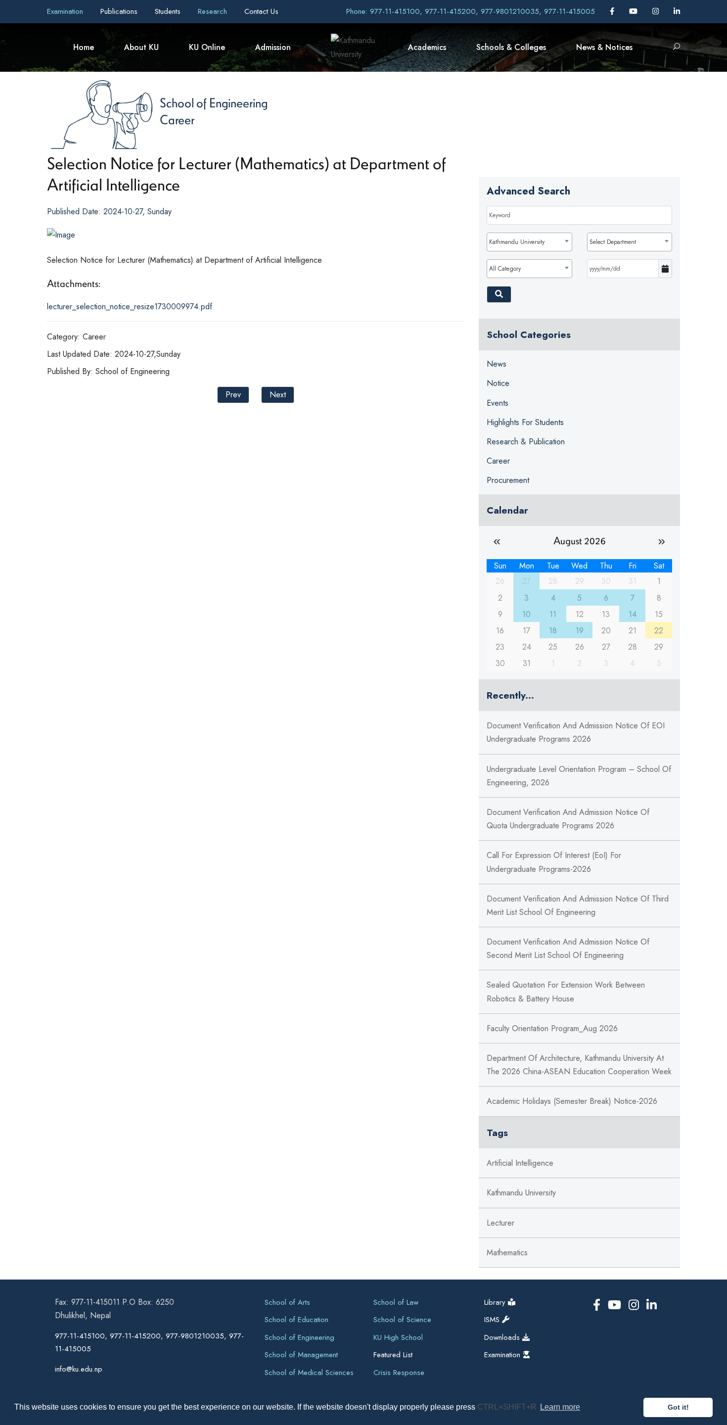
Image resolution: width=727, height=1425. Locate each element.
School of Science (402, 1319)
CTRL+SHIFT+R (508, 1407)
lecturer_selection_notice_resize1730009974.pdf (129, 306)
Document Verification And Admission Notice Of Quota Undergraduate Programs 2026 (568, 819)
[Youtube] (634, 11)
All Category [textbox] (505, 268)
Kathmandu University (521, 1192)
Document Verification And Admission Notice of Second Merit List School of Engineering (568, 948)
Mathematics (507, 1252)
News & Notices (604, 47)
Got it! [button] (678, 1407)
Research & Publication (526, 441)
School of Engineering (214, 102)
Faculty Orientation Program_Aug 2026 (552, 1028)
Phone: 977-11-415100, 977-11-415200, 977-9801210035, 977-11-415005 (470, 11)
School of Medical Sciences (309, 1372)
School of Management (301, 1354)
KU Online (207, 47)
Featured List (392, 1354)
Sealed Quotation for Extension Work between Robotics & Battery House (566, 991)
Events (497, 403)
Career (177, 119)
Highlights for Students (525, 422)
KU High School (398, 1337)
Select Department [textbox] (613, 242)
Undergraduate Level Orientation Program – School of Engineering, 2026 (579, 775)
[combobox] (529, 242)
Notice (498, 383)
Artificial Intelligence (520, 1163)
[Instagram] (656, 11)
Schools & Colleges (511, 47)
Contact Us (261, 11)
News (496, 364)
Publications (120, 11)
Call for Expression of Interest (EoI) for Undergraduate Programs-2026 (554, 862)
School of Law (395, 1302)
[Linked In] (677, 11)
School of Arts (287, 1302)
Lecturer (500, 1223)
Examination (66, 11)
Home (83, 47)
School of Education (296, 1319)
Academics (427, 47)
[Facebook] (613, 11)
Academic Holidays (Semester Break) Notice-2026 (572, 1101)
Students (169, 11)
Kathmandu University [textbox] (517, 242)
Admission (273, 47)
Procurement (508, 480)
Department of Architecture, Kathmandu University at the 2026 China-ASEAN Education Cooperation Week (579, 1064)
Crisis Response (398, 1372)
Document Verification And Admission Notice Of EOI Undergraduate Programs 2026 (576, 732)
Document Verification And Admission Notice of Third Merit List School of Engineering (578, 905)
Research (213, 11)
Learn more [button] (560, 1407)
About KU (141, 47)
